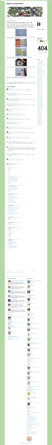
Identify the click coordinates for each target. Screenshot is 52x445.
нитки (38, 95)
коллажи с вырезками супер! (31, 420)
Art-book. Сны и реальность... (32, 397)
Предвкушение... (30, 376)
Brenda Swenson (10, 331)
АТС (38, 65)
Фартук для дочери (33, 392)
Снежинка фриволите (14, 299)
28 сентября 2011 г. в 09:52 (15, 146)
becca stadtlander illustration (32, 386)
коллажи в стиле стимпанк (31, 419)
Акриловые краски (40, 64)
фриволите (39, 120)
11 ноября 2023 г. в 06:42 (18, 205)
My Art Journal (29, 297)
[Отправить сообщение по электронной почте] (17, 82)
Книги (38, 86)
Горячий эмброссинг (41, 76)
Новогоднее (39, 96)
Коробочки (39, 88)
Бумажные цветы (40, 70)
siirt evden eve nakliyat (12, 189)
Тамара (9, 146)
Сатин (9, 88)
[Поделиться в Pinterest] (21, 82)
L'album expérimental (33, 333)
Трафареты (39, 116)
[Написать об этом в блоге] (19, 82)
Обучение (39, 97)
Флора (38, 117)
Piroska (9, 118)
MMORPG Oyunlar (10, 243)
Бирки (38, 66)
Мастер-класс (11, 83)
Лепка (38, 89)
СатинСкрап (29, 392)
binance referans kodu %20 (12, 224)
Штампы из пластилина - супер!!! (32, 434)
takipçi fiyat (10, 241)
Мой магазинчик (19, 18)
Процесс (39, 104)
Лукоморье (28, 307)
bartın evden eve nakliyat (12, 186)
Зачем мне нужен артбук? (15, 295)
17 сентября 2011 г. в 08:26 (17, 131)
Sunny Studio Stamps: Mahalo (31, 295)
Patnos (9, 230)
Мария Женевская (11, 93)
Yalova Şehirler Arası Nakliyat (13, 197)
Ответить (9, 96)
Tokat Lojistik (10, 212)
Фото (38, 118)
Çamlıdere (10, 234)
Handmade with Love (11, 326)
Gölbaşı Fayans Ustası (12, 201)
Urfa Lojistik (10, 211)
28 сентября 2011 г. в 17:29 (19, 153)
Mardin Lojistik (11, 198)
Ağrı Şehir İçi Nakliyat (12, 196)
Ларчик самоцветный (14, 3)
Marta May (28, 361)
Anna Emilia (29, 312)
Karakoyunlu (10, 233)
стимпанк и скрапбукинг (31, 433)
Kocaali (9, 231)
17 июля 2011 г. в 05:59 (14, 88)
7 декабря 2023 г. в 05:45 (18, 222)
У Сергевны (29, 381)
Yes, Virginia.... (11, 316)
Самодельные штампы (41, 109)
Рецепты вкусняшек (41, 106)
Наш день (31, 353)
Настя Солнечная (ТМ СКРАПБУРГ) (13, 98)
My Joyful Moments (30, 295)
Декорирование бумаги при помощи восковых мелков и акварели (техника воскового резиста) (18, 281)
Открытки (39, 98)
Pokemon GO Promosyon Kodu (12, 247)
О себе (15, 18)
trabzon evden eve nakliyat (13, 180)
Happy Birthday (32, 290)
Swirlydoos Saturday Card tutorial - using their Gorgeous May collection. (34, 390)
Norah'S (28, 366)
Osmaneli (9, 229)
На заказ (39, 94)
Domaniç (9, 235)
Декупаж (39, 79)
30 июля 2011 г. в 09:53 (18, 113)
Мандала (39, 92)
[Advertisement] (21, 264)
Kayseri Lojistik (11, 200)
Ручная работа (29, 302)
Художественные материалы (12, 336)
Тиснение (39, 115)
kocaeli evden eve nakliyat (13, 178)
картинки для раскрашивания (31, 418)
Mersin (9, 170)
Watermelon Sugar (30, 407)
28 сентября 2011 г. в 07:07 (19, 141)
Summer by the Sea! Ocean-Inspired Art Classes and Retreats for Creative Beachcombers (36, 281)
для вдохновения (30, 416)
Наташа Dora (10, 131)
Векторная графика (41, 72)
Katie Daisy (29, 402)
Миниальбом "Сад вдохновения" (34, 328)
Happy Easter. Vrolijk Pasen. (34, 348)
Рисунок (39, 108)
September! (31, 318)
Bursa (9, 169)
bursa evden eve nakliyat (12, 179)
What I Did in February (33, 298)
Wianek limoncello (33, 285)
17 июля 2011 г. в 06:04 (19, 93)
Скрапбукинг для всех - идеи (32, 431)
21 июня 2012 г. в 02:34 (17, 163)
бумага (39, 69)
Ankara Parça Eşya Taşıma (12, 210)
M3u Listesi (10, 244)
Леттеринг (39, 90)
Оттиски (39, 99)
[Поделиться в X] (20, 82)
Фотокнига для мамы (33, 303)
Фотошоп (39, 119)
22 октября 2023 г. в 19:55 (19, 185)
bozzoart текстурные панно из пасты (33, 412)
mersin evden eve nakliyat (12, 188)
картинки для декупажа (31, 417)
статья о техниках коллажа (31, 432)
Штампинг (14, 83)
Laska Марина (10, 163)
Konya (9, 171)
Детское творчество (41, 80)
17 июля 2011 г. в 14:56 (23, 98)
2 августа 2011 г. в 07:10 (19, 122)
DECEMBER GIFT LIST (33, 313)
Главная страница (9, 18)
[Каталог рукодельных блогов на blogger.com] (29, 441)
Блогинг (39, 67)
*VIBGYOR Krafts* (11, 321)
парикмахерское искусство (40, 100)
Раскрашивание (40, 105)
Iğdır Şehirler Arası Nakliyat (13, 207)
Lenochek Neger (10, 113)
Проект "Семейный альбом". (34, 308)
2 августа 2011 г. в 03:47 (15, 118)
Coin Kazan (10, 245)
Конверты (39, 87)
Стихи (38, 114)
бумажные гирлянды (30, 414)
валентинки (39, 71)
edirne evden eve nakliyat (12, 187)
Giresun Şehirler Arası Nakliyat (13, 208)
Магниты (39, 91)
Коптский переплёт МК (30, 421)
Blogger (30, 443)
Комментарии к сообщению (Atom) (17, 272)
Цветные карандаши (41, 121)
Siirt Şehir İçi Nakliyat (12, 202)
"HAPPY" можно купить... (34, 338)
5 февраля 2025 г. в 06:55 (16, 239)
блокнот (39, 68)
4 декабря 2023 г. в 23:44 (19, 217)
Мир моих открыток (30, 371)
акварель (28, 413)
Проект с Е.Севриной (33, 397)
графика (39, 78)
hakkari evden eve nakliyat (13, 181)
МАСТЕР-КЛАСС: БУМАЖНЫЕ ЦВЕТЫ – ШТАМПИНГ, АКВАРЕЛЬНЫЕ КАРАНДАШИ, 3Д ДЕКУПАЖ (18, 304)
